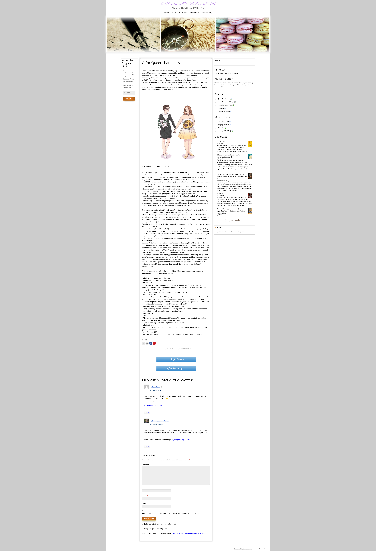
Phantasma (220, 194)
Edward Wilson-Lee (222, 180)
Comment (145, 465)
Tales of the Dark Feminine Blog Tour (231, 232)
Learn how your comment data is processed (188, 533)
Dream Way (263, 549)
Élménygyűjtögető (224, 111)
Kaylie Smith (221, 195)
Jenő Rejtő (220, 143)
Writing (184, 13)
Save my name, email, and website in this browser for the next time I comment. (172, 513)
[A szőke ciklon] (250, 144)
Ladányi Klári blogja (225, 131)
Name (145, 488)
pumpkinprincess (184, 348)
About (177, 13)
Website (145, 504)
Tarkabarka (156, 387)
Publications (169, 13)
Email (145, 496)
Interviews (194, 13)
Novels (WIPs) (207, 13)
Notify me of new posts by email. (156, 529)
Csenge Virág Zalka (222, 158)
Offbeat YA (221, 128)
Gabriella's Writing (224, 99)
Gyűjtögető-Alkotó (224, 125)
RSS (219, 227)
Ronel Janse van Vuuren (160, 421)
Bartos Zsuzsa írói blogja (226, 102)
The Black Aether (223, 121)
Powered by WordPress (243, 549)
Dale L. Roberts (221, 215)
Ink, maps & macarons (188, 4)
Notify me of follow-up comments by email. (160, 524)
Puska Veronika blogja (225, 105)
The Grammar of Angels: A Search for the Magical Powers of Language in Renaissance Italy (232, 176)
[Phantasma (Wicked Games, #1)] (250, 195)
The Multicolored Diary (153, 406)
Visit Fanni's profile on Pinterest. (227, 73)
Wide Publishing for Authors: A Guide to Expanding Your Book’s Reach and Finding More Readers (231, 211)
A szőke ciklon (221, 142)
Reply (147, 413)
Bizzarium (221, 108)
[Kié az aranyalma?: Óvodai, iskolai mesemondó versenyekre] (250, 156)
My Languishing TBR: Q (180, 440)
